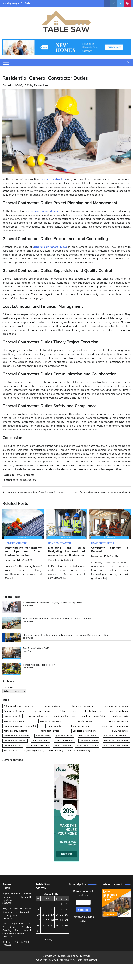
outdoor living (43, 735)
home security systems (15, 730)
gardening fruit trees (64, 715)
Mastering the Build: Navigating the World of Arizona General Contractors (66, 551)
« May (48, 939)
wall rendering (55, 750)
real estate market (89, 740)
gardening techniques (51, 720)
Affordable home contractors (18, 706)
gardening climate (119, 711)
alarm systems (52, 706)
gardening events (12, 715)
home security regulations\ (115, 725)
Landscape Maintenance (85, 730)
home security (54, 725)
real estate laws (40, 740)
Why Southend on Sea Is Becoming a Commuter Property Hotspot (57, 618)
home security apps (81, 725)
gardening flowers (37, 715)
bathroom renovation (83, 706)
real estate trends (13, 745)
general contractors (24, 479)
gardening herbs (120, 715)
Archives (7, 687)
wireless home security (78, 750)
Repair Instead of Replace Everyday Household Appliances (52, 602)
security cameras (62, 745)
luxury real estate (119, 730)
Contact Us (49, 955)
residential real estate (38, 745)
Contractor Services (14, 711)
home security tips (50, 730)
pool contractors (64, 735)
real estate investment (15, 740)
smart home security (87, 745)
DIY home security (67, 711)
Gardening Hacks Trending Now (39, 664)
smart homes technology (115, 745)
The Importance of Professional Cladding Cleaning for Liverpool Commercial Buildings (66, 634)
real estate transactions (116, 740)
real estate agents (88, 735)
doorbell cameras (93, 711)
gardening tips (85, 720)
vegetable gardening (34, 750)
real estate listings (64, 740)
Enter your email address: (83, 906)
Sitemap (85, 955)
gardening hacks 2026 (93, 715)
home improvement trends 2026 (20, 725)
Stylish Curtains (12, 750)
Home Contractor (25, 474)
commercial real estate (116, 706)
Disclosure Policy (68, 955)
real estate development (116, 735)
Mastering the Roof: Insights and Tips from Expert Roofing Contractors (23, 551)
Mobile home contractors (16, 735)
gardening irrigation (14, 720)
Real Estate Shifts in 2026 (36, 648)
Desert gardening (41, 711)
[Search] (128, 62)
